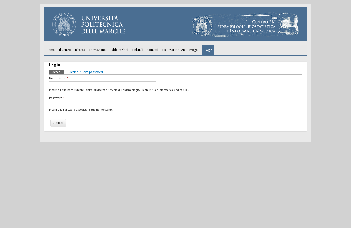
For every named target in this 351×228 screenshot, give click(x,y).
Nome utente (58, 78)
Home (51, 50)
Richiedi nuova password (86, 72)
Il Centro (65, 50)
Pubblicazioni (119, 50)
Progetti (194, 50)
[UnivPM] (175, 40)
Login (208, 50)
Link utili (137, 50)
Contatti (152, 50)
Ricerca (80, 50)
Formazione (97, 50)
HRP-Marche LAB (173, 50)
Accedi (58, 72)
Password (57, 98)
